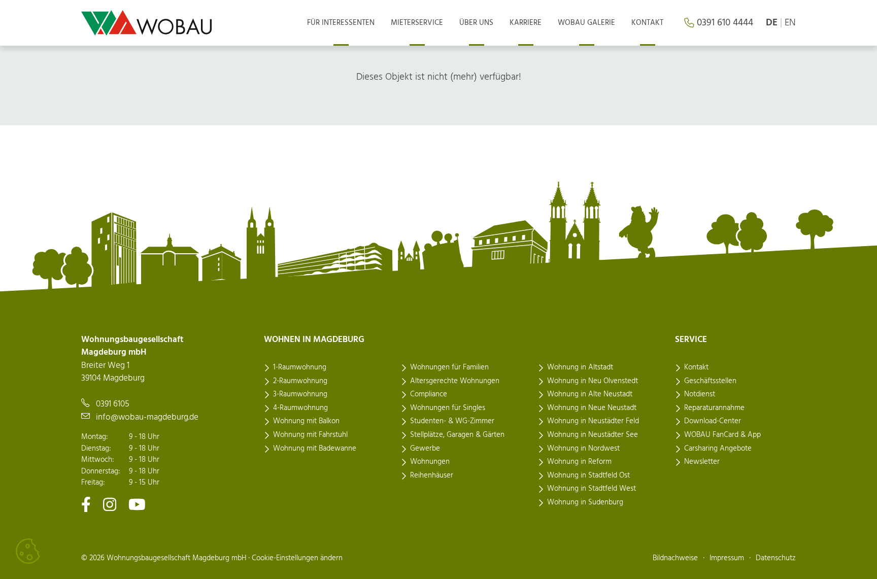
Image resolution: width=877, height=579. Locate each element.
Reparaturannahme (714, 408)
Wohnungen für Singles (447, 408)
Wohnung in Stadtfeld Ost (588, 475)
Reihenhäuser (431, 475)
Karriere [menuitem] (526, 23)
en (790, 22)
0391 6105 (112, 404)
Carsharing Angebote (718, 448)
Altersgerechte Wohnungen (454, 381)
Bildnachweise (675, 558)
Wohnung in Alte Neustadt (589, 394)
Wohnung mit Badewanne (314, 448)
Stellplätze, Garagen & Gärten (457, 435)
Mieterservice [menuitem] (417, 23)
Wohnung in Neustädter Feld (593, 421)
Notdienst (699, 394)
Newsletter (702, 462)
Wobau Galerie (586, 23)
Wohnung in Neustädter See (592, 435)
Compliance (428, 394)
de (772, 22)
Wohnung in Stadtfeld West (591, 489)
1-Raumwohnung (299, 367)
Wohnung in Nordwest (583, 448)
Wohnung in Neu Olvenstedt (592, 381)
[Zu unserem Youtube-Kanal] (137, 504)
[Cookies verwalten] (28, 551)
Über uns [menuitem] (476, 23)
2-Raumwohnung (300, 381)
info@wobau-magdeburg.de (147, 417)
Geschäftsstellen (710, 381)
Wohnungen (430, 462)
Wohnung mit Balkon (306, 421)
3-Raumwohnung (300, 394)
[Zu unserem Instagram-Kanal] (109, 504)
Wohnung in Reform (579, 462)
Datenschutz (776, 558)
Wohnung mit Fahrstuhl (310, 435)
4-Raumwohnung (300, 408)
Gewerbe (425, 448)
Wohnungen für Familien (449, 367)
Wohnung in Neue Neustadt (591, 408)
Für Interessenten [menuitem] (341, 23)
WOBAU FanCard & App (722, 435)
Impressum (727, 558)
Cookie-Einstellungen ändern (297, 558)
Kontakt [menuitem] (647, 23)
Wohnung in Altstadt (580, 367)
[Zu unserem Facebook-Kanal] (86, 504)
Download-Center (712, 421)
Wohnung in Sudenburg (585, 502)
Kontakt (696, 367)
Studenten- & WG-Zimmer (452, 421)
